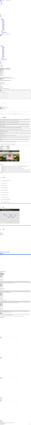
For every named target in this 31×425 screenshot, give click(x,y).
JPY (1, 4)
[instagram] (1, 35)
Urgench (3, 30)
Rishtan (3, 55)
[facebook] (0, 35)
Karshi (1, 400)
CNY (1, 3)
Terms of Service (5, 77)
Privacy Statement (9, 77)
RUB (1, 65)
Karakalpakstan (3, 24)
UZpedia (2, 31)
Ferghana (1, 377)
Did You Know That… (4, 32)
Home (1, 18)
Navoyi (3, 27)
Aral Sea (3, 49)
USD (1, 2)
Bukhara (1, 357)
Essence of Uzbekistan (2, 271)
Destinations (2, 19)
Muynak (3, 26)
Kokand (3, 25)
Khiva (3, 21)
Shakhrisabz (3, 29)
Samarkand (3, 20)
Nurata (3, 28)
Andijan (1, 337)
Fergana (3, 23)
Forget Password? (1, 87)
